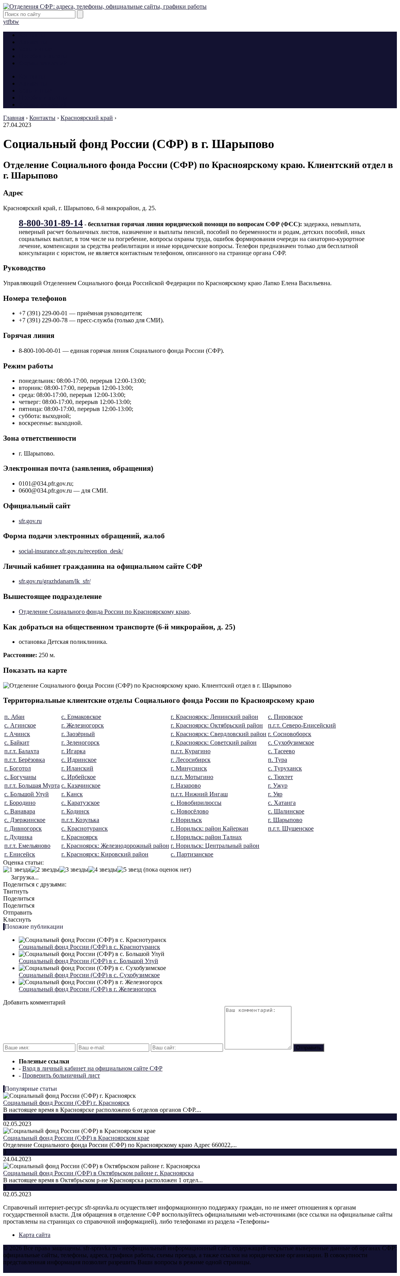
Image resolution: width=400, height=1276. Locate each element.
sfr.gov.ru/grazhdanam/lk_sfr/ (55, 581)
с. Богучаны (20, 777)
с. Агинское (20, 725)
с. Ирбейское (78, 777)
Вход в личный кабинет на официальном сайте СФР (92, 1068)
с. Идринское (78, 759)
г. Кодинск (75, 811)
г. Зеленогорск (80, 742)
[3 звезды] (73, 869)
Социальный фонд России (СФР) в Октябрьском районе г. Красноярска (98, 1173)
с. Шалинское (286, 811)
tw (16, 21)
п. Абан (14, 716)
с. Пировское (285, 716)
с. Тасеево (281, 751)
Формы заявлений (43, 63)
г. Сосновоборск (289, 734)
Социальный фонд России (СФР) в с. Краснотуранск (89, 947)
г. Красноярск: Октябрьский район (217, 725)
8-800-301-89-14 (51, 223)
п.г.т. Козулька (80, 820)
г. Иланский (77, 768)
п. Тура (277, 759)
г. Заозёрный (78, 734)
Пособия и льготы (43, 56)
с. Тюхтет (280, 777)
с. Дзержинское (24, 820)
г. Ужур (278, 785)
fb (10, 21)
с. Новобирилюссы (196, 802)
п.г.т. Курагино (191, 751)
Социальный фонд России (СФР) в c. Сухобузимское (89, 975)
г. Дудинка (18, 837)
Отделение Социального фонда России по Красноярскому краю (104, 611)
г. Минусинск (189, 768)
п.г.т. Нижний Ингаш (199, 794)
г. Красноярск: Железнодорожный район (115, 845)
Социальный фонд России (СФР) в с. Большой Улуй (88, 961)
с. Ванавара (19, 811)
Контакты (32, 35)
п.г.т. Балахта (21, 751)
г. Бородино (20, 802)
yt (5, 21)
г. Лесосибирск (191, 759)
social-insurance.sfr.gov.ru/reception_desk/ (71, 551)
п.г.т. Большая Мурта (32, 785)
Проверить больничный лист (61, 1075)
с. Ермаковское (81, 716)
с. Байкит (16, 742)
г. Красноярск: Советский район (214, 742)
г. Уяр (275, 794)
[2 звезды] (44, 869)
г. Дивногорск (23, 828)
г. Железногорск (82, 725)
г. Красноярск (79, 837)
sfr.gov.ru (30, 521)
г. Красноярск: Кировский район (104, 854)
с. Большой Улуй (26, 794)
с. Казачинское (80, 785)
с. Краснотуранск (84, 828)
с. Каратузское (80, 802)
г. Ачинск (17, 734)
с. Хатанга (282, 802)
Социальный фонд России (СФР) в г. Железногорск (87, 989)
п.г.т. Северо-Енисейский (302, 725)
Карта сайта (34, 1234)
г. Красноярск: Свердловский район (218, 734)
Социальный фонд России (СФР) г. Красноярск (66, 1102)
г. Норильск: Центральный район (215, 845)
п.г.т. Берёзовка (24, 759)
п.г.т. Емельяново (27, 845)
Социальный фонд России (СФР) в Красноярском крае (76, 1138)
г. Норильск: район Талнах (206, 837)
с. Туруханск (285, 768)
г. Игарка (73, 751)
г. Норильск (186, 820)
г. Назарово (186, 785)
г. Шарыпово (285, 820)
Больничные (35, 49)
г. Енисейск (19, 854)
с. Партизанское (192, 854)
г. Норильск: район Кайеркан (209, 828)
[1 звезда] (16, 869)
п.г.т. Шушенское (291, 828)
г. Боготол (17, 768)
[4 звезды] (102, 869)
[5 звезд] (129, 869)
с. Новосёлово (190, 811)
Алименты (33, 42)
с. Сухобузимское (291, 742)
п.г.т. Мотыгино (192, 777)
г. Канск (72, 794)
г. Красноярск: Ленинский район (214, 716)
